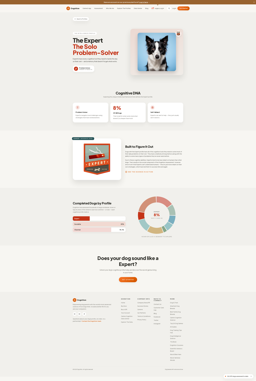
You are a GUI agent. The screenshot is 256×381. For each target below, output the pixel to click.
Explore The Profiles (124, 8)
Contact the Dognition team (91, 321)
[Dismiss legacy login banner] (254, 2)
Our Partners (141, 313)
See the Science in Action (140, 172)
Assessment (98, 8)
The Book (173, 342)
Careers (140, 309)
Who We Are (110, 8)
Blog (146, 8)
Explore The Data (127, 322)
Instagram (157, 324)
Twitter (156, 320)
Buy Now (124, 306)
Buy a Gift (124, 309)
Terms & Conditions (143, 316)
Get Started (183, 8)
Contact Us (157, 304)
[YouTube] (74, 314)
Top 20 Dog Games (176, 323)
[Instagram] (79, 314)
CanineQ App (87, 8)
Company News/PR (143, 303)
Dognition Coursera (176, 345)
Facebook (157, 317)
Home (123, 303)
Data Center (138, 8)
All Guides (173, 327)
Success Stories (142, 306)
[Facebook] (84, 314)
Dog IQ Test (174, 303)
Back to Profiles (82, 19)
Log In (174, 8)
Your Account (125, 313)
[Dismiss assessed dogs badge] (251, 376)
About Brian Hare (175, 354)
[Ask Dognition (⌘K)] (169, 8)
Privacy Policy (141, 320)
